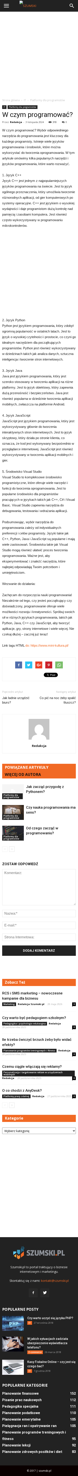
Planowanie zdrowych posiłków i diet (32, 1452)
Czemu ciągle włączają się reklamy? (32, 1066)
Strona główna (11, 100)
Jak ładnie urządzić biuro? (15, 700)
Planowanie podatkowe (21, 1413)
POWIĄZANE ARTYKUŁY (27, 767)
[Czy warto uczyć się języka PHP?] (13, 1323)
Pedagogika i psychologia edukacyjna (24, 1023)
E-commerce (35, 1352)
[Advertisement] (39, 55)
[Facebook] (33, 1293)
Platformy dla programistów (22, 107)
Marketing (9, 1004)
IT (4, 107)
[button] (72, 6)
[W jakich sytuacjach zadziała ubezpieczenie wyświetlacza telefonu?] (13, 1344)
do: (28, 645)
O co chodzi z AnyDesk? (22, 1090)
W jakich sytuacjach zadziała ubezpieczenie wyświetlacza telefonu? (47, 1343)
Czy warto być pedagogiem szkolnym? (34, 1018)
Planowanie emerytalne (21, 1419)
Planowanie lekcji (16, 1445)
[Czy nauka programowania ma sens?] (13, 812)
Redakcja (16, 122)
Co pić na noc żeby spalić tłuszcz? (58, 700)
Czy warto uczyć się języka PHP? (50, 1318)
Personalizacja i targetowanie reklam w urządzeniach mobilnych (33, 1073)
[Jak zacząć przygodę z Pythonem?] (13, 791)
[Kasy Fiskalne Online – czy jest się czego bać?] (13, 1367)
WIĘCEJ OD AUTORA (23, 774)
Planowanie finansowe (20, 1393)
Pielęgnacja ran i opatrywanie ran (29, 1426)
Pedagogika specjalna (20, 1406)
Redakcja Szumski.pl (31, 1004)
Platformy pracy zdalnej (16, 1096)
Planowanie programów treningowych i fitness (29, 1050)
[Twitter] (45, 1293)
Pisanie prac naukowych (22, 1400)
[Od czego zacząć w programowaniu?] (13, 833)
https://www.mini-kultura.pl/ (49, 645)
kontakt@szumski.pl (55, 1281)
